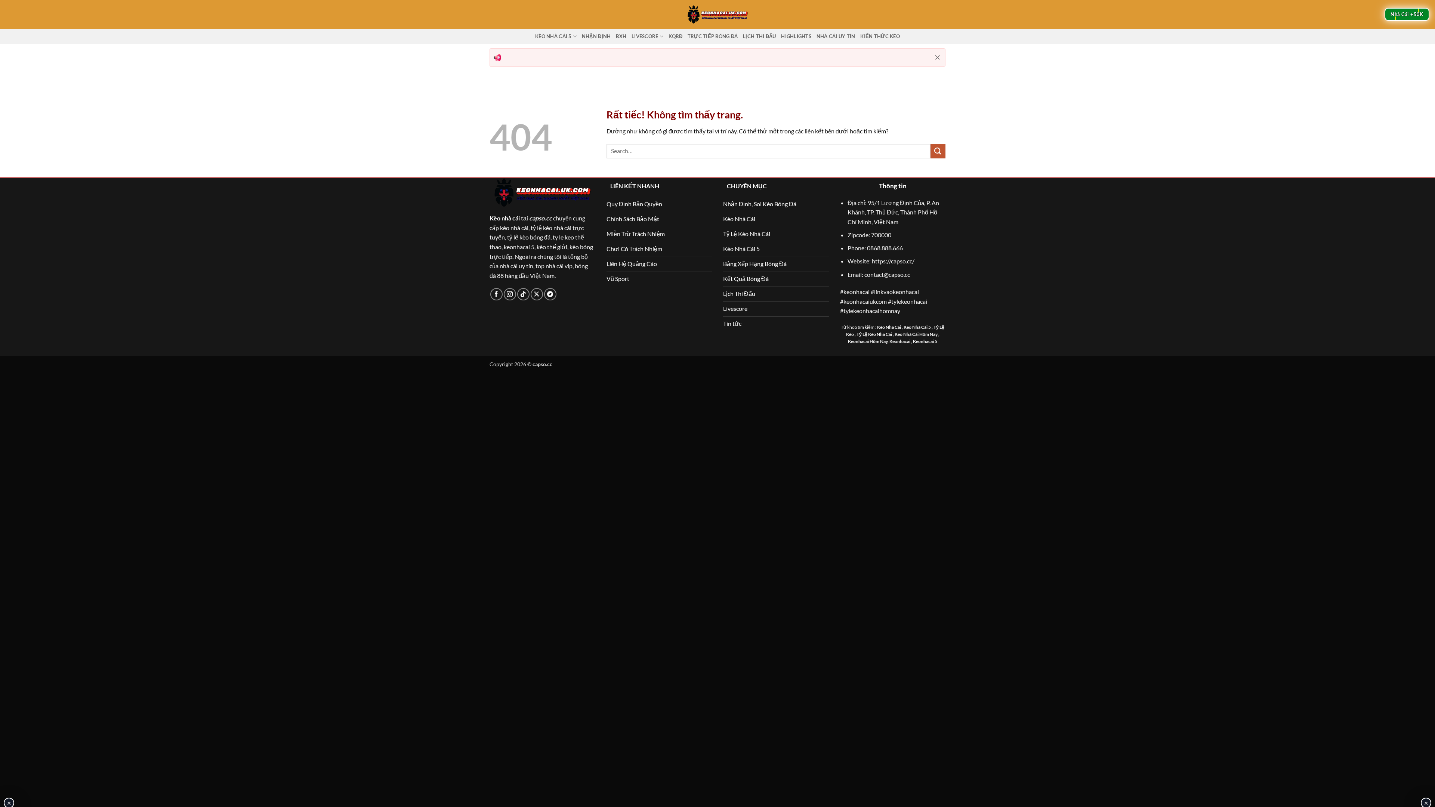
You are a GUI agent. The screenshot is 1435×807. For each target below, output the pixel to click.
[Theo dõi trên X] (537, 294)
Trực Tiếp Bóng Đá (713, 36)
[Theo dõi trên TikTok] (523, 294)
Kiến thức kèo (879, 36)
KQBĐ (675, 36)
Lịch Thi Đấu (759, 36)
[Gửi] (938, 151)
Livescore (645, 36)
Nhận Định (596, 36)
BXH (621, 36)
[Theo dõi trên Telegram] (550, 294)
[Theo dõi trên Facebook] (496, 294)
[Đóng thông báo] (937, 58)
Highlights (796, 36)
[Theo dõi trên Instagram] (510, 294)
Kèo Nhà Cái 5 (553, 36)
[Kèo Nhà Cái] (717, 14)
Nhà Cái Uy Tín (836, 36)
